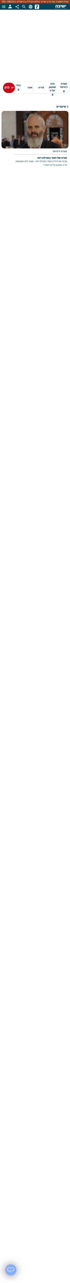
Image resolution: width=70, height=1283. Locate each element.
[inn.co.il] (37, 6)
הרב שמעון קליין (52, 87)
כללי (18, 87)
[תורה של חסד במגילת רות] (35, 141)
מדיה (41, 87)
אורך (29, 87)
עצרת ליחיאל (64, 87)
